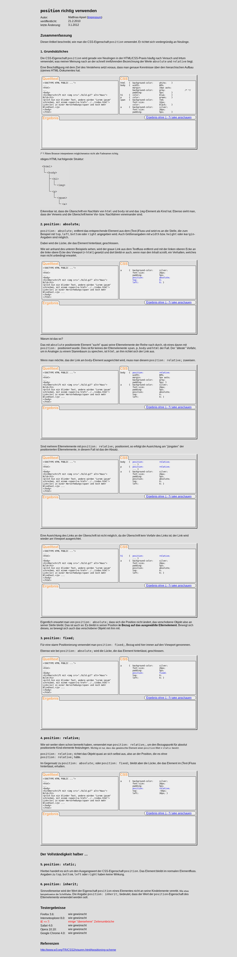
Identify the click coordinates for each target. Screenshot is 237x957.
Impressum (94, 17)
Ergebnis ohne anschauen (169, 117)
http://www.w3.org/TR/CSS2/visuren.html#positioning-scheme (78, 949)
